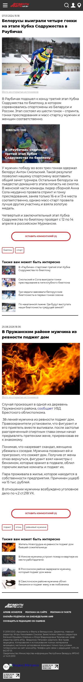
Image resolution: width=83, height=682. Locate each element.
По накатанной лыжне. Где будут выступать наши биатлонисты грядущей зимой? (45, 306)
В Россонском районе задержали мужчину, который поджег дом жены (45, 571)
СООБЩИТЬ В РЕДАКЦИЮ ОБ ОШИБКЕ (24, 621)
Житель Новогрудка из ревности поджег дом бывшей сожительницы (46, 546)
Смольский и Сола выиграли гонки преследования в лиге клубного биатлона (44, 281)
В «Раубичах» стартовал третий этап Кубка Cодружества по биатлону (44, 269)
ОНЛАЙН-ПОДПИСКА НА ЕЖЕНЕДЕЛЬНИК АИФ (28, 616)
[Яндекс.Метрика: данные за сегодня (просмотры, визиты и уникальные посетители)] (24, 665)
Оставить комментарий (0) (41, 236)
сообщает (45, 408)
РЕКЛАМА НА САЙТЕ (36, 612)
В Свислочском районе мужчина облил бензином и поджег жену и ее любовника (44, 583)
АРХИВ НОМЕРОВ (12, 612)
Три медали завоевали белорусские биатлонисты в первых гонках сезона (41, 293)
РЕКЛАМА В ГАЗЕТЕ (60, 612)
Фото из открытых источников (20, 91)
